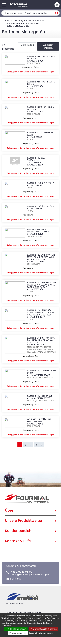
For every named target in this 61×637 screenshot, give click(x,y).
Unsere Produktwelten (24, 520)
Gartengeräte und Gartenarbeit (29, 20)
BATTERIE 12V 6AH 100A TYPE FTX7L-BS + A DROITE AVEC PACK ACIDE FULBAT (41, 257)
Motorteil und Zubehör (17, 23)
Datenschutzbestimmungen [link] (41, 633)
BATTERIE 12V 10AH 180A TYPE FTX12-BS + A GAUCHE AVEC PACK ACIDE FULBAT (41, 284)
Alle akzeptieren (16, 629)
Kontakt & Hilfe (18, 541)
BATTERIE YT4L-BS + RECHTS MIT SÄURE (41, 57)
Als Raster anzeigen (48, 46)
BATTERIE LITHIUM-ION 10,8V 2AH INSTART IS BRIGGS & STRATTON (41, 340)
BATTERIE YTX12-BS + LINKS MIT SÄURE (40, 108)
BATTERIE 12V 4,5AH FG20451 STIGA (41, 371)
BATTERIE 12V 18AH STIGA (39, 396)
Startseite (8, 20)
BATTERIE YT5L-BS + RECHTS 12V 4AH (41, 82)
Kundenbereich (18, 530)
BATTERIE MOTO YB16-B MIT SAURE (41, 133)
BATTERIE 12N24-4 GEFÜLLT (40, 206)
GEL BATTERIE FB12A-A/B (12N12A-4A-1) (39, 420)
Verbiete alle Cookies (44, 629)
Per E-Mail (15, 579)
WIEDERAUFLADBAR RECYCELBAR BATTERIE (38, 230)
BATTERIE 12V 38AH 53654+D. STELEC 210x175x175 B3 (36, 160)
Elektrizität (34, 23)
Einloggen (11, 72)
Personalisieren (17, 633)
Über (9, 510)
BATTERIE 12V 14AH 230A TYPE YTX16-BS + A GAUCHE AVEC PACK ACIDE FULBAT (40, 312)
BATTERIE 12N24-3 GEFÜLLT (40, 183)
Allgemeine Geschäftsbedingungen (24, 612)
